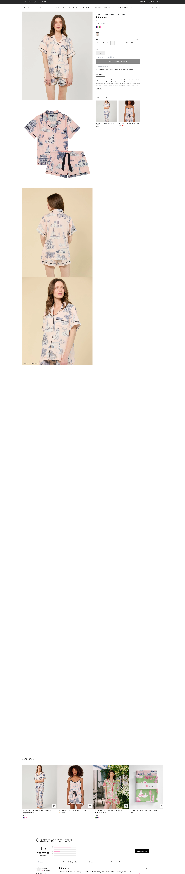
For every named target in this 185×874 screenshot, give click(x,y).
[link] (101, 17)
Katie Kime (33, 8)
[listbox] (118, 34)
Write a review (142, 851)
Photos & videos (116, 862)
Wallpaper (76, 7)
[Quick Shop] (54, 806)
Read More (99, 89)
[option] (97, 26)
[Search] (149, 8)
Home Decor (96, 7)
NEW (57, 7)
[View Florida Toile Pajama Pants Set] (26, 817)
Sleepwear (66, 7)
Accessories (109, 7)
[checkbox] (118, 862)
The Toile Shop (122, 7)
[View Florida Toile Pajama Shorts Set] (98, 817)
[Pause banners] (24, 2)
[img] (46, 870)
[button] (64, 847)
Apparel (86, 7)
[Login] (152, 8)
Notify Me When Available (118, 61)
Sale (133, 7)
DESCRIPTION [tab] (100, 74)
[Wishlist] (156, 8)
